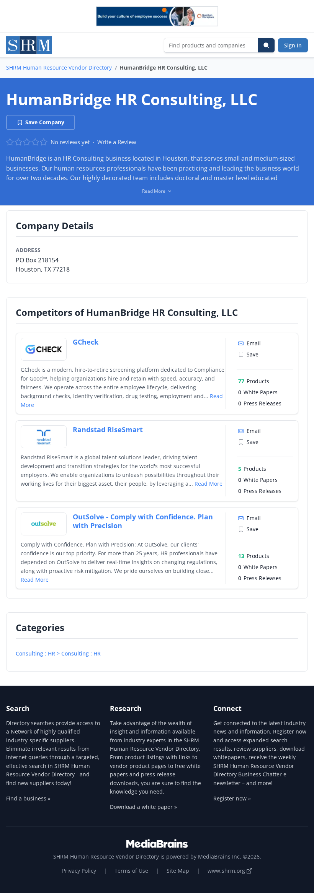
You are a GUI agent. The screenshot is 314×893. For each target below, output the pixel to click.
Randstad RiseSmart (108, 429)
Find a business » (28, 798)
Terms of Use (131, 870)
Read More (208, 483)
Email (254, 343)
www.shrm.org (227, 870)
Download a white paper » (143, 806)
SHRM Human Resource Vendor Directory (59, 67)
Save (252, 354)
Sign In (293, 45)
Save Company (44, 122)
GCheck (85, 341)
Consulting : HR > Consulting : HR (58, 653)
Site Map (178, 870)
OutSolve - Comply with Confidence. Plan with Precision (143, 521)
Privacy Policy (79, 870)
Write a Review (116, 142)
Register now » (232, 798)
